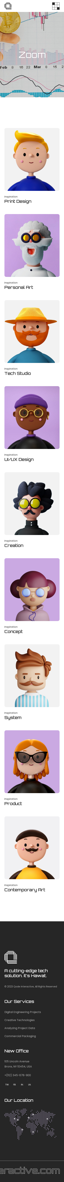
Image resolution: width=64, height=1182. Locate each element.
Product (13, 803)
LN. (29, 1084)
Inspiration (11, 196)
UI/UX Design (19, 459)
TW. (7, 1084)
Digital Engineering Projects (22, 1012)
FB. (14, 1084)
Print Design (17, 201)
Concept (13, 631)
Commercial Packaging (20, 1036)
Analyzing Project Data (19, 1028)
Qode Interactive (23, 986)
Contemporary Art (24, 889)
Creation (13, 545)
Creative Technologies (19, 1020)
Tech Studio (17, 373)
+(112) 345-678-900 (17, 1075)
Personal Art (18, 287)
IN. (22, 1084)
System (13, 717)
